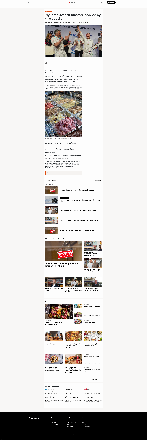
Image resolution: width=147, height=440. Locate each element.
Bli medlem (53, 420)
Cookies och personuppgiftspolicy (73, 420)
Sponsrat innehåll (70, 426)
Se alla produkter (54, 424)
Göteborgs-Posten (75, 72)
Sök (32, 2)
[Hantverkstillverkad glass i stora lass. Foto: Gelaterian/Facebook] (63, 114)
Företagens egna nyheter (53, 301)
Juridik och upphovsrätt (71, 422)
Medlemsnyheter (67, 5)
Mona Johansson (52, 63)
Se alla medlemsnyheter (97, 379)
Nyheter (59, 5)
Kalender (88, 5)
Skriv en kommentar (97, 180)
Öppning (49, 11)
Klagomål (68, 424)
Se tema (78, 172)
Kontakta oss (84, 422)
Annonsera (53, 422)
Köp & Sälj (75, 5)
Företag (82, 5)
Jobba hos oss (84, 424)
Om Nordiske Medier (86, 426)
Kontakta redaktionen (86, 420)
